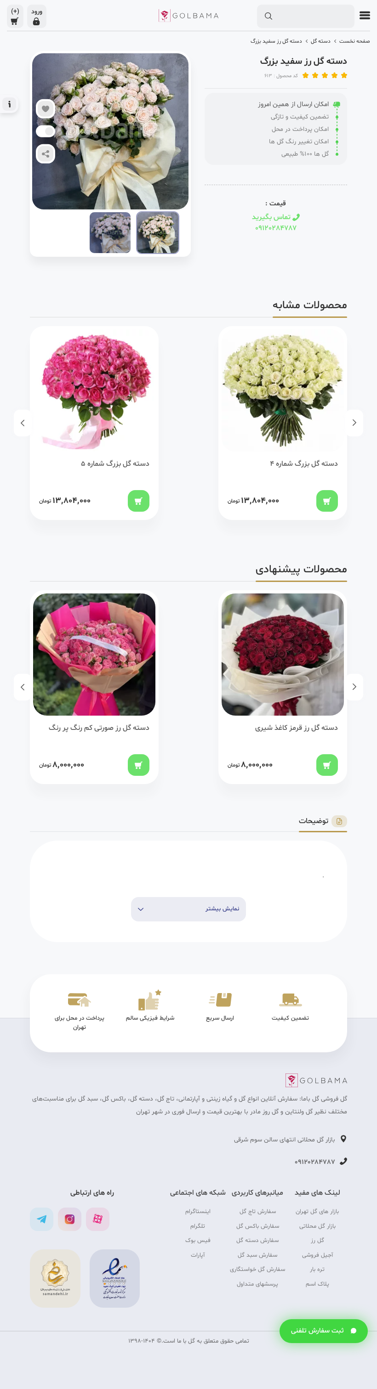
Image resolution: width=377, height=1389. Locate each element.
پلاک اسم (317, 1284)
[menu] (362, 15)
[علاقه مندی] (45, 109)
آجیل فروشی (317, 1255)
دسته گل (321, 41)
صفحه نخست (354, 41)
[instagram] (69, 1219)
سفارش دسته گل (257, 1241)
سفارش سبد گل (257, 1255)
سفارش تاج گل (258, 1212)
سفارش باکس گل (257, 1226)
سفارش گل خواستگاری (257, 1269)
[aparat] (97, 1219)
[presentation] (354, 423)
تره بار (317, 1269)
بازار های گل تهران (317, 1212)
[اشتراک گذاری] (45, 154)
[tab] (323, 821)
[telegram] (41, 1219)
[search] (268, 16)
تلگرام (197, 1226)
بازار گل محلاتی (317, 1226)
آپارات (198, 1255)
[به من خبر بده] (49, 131)
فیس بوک (198, 1241)
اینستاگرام (198, 1212)
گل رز (317, 1241)
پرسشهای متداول (257, 1284)
